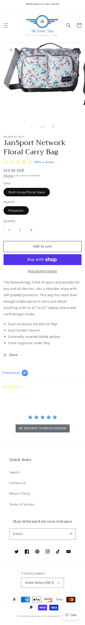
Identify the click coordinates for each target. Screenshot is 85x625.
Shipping (8, 175)
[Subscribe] (70, 534)
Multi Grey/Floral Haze (26, 192)
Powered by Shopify (58, 616)
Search (14, 472)
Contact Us (17, 483)
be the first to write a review (42, 428)
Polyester (16, 210)
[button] (6, 25)
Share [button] (13, 355)
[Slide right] (53, 126)
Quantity (9, 221)
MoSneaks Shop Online (36, 616)
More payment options (42, 271)
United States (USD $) (39, 583)
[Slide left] (32, 126)
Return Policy (19, 493)
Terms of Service (21, 504)
